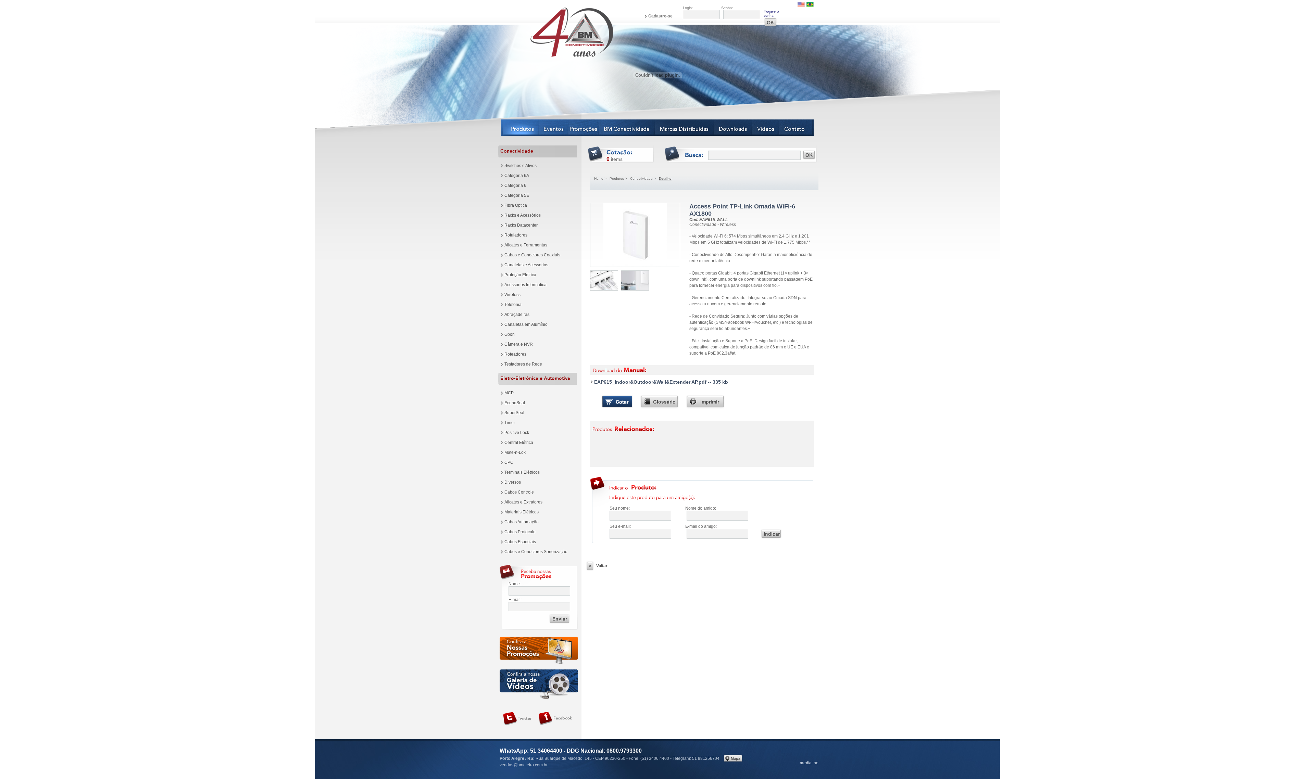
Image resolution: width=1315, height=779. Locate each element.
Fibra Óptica (515, 205)
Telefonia (513, 304)
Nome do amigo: (700, 508)
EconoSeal (514, 402)
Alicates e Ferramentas (525, 245)
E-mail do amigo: (701, 526)
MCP (509, 393)
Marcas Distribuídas (684, 127)
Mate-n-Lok (515, 452)
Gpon (509, 334)
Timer (509, 422)
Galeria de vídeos (539, 684)
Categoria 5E (516, 195)
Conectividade (641, 178)
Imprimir (705, 402)
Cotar (617, 401)
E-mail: (515, 599)
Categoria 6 (515, 185)
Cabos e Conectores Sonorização (535, 551)
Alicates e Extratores (523, 502)
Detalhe (665, 178)
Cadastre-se (660, 16)
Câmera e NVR (518, 344)
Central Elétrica (518, 442)
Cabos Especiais (520, 541)
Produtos (520, 127)
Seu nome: (620, 508)
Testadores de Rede (523, 364)
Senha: (727, 8)
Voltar (602, 565)
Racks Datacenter (521, 225)
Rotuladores (515, 235)
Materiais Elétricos (521, 512)
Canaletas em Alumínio (526, 324)
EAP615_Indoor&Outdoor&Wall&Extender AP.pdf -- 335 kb (661, 382)
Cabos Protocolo (520, 531)
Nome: (515, 584)
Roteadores (515, 354)
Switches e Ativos (520, 165)
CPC (508, 462)
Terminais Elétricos (522, 472)
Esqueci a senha (771, 13)
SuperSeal (514, 412)
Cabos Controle (519, 492)
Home (598, 178)
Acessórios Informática (525, 284)
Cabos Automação (521, 522)
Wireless (512, 294)
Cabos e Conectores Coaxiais (532, 255)
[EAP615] (604, 280)
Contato (796, 127)
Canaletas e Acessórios (526, 265)
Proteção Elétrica (520, 274)
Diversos (512, 482)
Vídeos (765, 127)
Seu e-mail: (620, 526)
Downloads (733, 127)
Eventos (554, 127)
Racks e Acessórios (522, 215)
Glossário (659, 402)
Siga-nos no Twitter (517, 719)
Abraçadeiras (516, 314)
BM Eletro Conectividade (555, 32)
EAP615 (635, 235)
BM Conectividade (627, 127)
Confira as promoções (539, 651)
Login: (688, 8)
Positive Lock (516, 432)
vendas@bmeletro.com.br (524, 765)
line (809, 763)
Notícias (584, 127)
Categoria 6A (516, 175)
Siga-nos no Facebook (555, 719)
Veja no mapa (733, 758)
